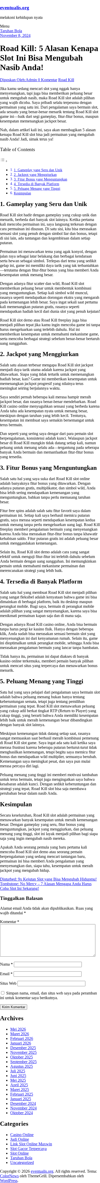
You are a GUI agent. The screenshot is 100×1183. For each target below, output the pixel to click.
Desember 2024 (23, 1103)
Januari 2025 (20, 1099)
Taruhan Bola (11, 31)
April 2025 (19, 1085)
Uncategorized (22, 1162)
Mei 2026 (18, 1029)
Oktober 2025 (21, 1057)
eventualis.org (14, 7)
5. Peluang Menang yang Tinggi (37, 188)
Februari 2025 (21, 1094)
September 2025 (23, 1061)
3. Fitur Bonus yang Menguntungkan (40, 179)
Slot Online (19, 1153)
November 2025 (23, 1052)
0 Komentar (47, 80)
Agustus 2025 (21, 1066)
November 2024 (23, 1108)
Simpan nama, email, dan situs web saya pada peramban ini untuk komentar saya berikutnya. (48, 995)
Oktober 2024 (21, 1113)
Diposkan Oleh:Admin (19, 80)
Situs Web (8, 983)
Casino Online (22, 1134)
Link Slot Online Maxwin (31, 1144)
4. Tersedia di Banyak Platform (36, 184)
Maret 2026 (19, 1034)
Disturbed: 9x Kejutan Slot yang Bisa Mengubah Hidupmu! (48, 879)
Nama (6, 964)
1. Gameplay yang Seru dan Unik (38, 170)
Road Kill (66, 80)
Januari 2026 (20, 1043)
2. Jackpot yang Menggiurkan (35, 174)
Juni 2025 (18, 1075)
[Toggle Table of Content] (4, 161)
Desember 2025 (23, 1048)
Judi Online (19, 1139)
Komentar (9, 921)
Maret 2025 (19, 1089)
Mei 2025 (18, 1080)
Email (6, 974)
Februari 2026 (21, 1038)
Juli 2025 (17, 1071)
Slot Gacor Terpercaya (28, 1148)
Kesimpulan (22, 193)
